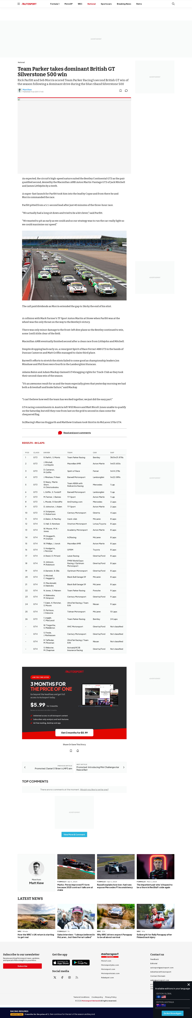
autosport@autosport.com (161, 968)
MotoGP (69, 4)
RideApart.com (107, 978)
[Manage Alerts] (77, 750)
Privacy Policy (111, 997)
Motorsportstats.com (110, 973)
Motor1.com (106, 961)
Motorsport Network (91, 1001)
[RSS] (76, 977)
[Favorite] (120, 90)
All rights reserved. (108, 1001)
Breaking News (124, 4)
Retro (139, 4)
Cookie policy (97, 997)
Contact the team (157, 976)
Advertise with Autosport (160, 972)
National (92, 4)
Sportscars (106, 4)
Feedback (154, 959)
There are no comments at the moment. (74, 789)
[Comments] (127, 90)
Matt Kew (27, 89)
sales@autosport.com (159, 980)
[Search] (173, 3)
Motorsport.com (108, 969)
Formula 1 (54, 4)
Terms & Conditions (81, 997)
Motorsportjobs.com (110, 965)
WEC (80, 4)
